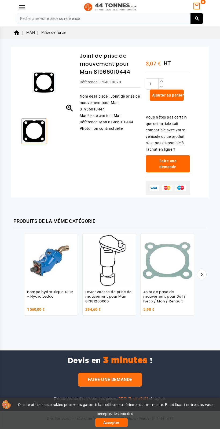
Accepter (111, 422)
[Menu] (22, 7)
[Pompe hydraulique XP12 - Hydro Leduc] (51, 260)
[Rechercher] (197, 18)
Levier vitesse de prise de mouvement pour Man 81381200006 (108, 296)
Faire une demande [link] (168, 164)
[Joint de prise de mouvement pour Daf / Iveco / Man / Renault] (167, 260)
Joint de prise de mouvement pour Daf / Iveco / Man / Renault (164, 296)
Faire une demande (110, 379)
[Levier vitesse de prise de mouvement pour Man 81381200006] (109, 260)
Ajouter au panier (167, 95)
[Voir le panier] (196, 6)
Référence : (90, 82)
